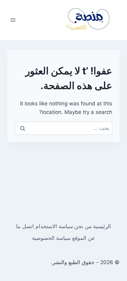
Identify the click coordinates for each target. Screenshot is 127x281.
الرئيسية (102, 226)
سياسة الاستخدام (54, 226)
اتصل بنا (25, 226)
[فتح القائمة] (13, 20)
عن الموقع (83, 238)
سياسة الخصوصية (51, 238)
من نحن (83, 226)
